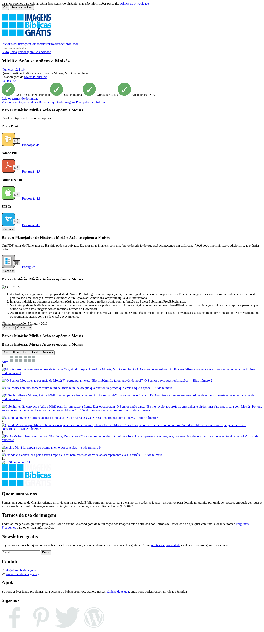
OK (5, 7)
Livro (5, 52)
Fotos (12, 44)
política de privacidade (134, 3)
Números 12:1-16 (13, 69)
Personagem (26, 52)
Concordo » (24, 327)
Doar (74, 44)
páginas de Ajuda (117, 591)
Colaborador (42, 52)
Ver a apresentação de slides (20, 102)
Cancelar (8, 229)
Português (28, 267)
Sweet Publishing (35, 77)
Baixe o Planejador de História (21, 352)
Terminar (48, 352)
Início (5, 44)
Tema (13, 52)
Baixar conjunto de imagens (57, 102)
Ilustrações (23, 44)
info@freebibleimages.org (21, 570)
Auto (5, 362)
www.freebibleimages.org (22, 574)
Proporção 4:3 (31, 145)
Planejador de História (90, 102)
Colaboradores (39, 44)
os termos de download (20, 98)
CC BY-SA (9, 80)
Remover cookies (21, 7)
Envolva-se (56, 44)
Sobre (67, 44)
